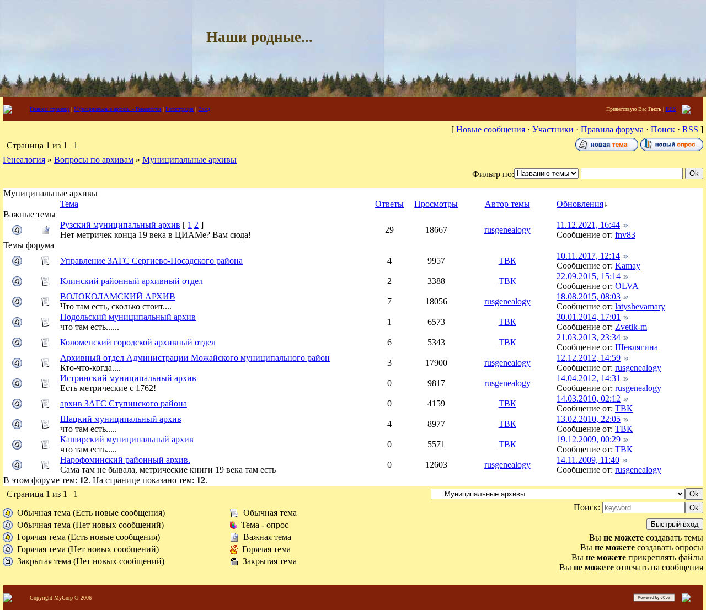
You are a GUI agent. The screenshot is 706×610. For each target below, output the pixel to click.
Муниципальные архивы (189, 159)
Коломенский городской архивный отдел (138, 342)
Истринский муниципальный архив (128, 378)
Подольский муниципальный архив (128, 317)
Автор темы (507, 203)
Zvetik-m (631, 326)
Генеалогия (24, 159)
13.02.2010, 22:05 (589, 419)
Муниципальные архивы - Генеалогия (117, 109)
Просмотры (436, 203)
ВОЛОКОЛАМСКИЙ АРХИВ (117, 296)
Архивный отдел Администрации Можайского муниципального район (195, 357)
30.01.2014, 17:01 (589, 317)
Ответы (389, 203)
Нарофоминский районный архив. (125, 459)
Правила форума (612, 129)
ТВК (507, 260)
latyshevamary (640, 306)
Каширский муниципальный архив (127, 439)
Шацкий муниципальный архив (120, 419)
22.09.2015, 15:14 (589, 276)
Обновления (580, 203)
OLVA (627, 286)
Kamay (627, 265)
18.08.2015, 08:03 (589, 296)
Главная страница (49, 109)
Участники (553, 129)
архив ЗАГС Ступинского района (123, 403)
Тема (69, 203)
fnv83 (625, 234)
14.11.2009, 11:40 (588, 459)
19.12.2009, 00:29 (589, 439)
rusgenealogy (507, 229)
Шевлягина (636, 347)
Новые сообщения (490, 129)
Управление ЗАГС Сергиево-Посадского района (151, 260)
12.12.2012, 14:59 (589, 357)
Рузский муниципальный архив (120, 224)
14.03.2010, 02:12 (589, 398)
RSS (671, 109)
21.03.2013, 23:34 (589, 337)
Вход (204, 109)
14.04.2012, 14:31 (589, 378)
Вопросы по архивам (93, 159)
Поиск (663, 129)
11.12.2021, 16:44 (588, 224)
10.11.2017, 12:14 (588, 255)
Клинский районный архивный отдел (131, 281)
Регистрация (179, 109)
